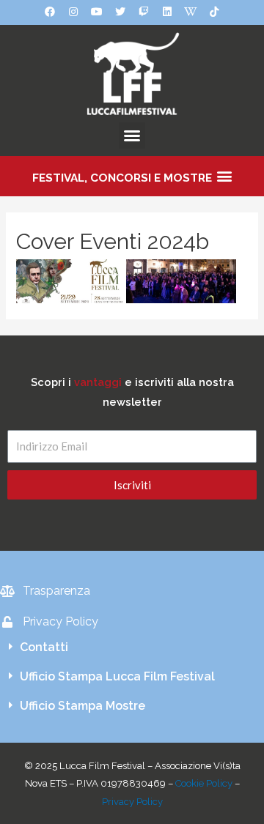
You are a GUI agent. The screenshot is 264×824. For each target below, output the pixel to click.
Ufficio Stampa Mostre (82, 706)
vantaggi (98, 382)
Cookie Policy (203, 783)
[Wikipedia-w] (190, 11)
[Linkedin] (167, 11)
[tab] (132, 647)
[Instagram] (73, 11)
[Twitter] (120, 11)
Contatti (44, 647)
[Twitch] (143, 11)
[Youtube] (97, 11)
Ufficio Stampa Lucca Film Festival (117, 676)
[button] (132, 135)
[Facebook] (50, 11)
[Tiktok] (214, 11)
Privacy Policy (132, 801)
